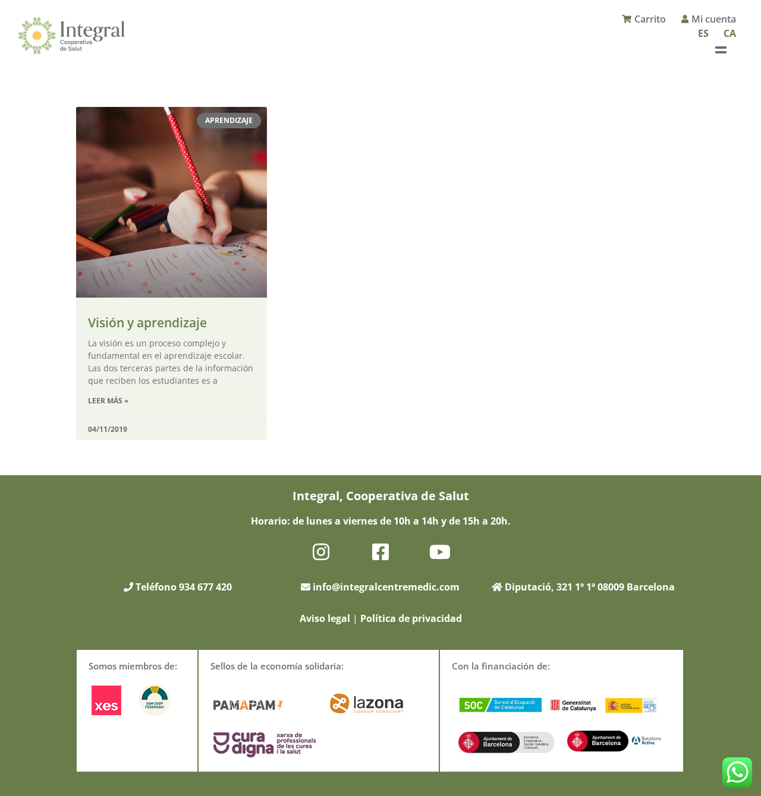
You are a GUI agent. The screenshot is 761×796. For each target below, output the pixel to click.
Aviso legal (325, 618)
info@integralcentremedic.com (386, 586)
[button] (721, 49)
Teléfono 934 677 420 (182, 586)
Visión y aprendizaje (147, 322)
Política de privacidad (411, 618)
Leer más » (108, 401)
